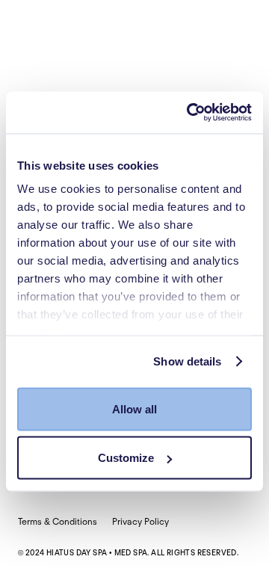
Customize (126, 457)
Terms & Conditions (57, 521)
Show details (187, 361)
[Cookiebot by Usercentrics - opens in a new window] (190, 113)
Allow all (134, 408)
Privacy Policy (140, 521)
